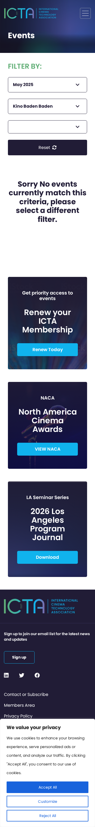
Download (47, 557)
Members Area (19, 705)
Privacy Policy (18, 716)
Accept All (48, 787)
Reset (45, 148)
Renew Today (47, 349)
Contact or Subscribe (26, 694)
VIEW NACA (47, 449)
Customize (47, 801)
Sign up (19, 657)
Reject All (47, 815)
